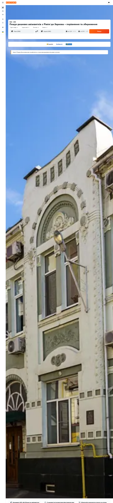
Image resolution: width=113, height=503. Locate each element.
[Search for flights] (3, 7)
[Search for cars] (3, 14)
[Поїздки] (3, 27)
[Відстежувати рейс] (3, 22)
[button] (3, 2)
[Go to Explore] (3, 19)
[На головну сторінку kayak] (11, 3)
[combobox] (14, 27)
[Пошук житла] (3, 11)
